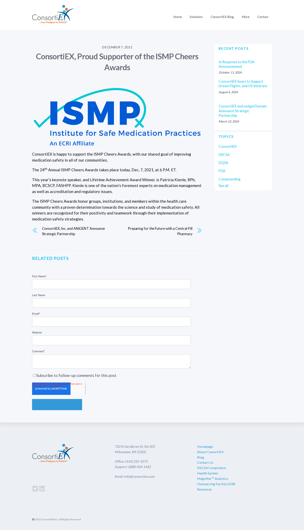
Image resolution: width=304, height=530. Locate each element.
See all (223, 185)
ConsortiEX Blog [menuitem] (222, 17)
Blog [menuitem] (200, 457)
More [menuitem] (245, 17)
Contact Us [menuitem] (205, 462)
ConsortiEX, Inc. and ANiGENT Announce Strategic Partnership (73, 231)
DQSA (223, 163)
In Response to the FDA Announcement (237, 64)
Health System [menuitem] (207, 473)
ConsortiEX (228, 146)
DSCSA (224, 154)
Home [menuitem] (177, 17)
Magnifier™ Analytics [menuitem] (212, 478)
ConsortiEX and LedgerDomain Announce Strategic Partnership (243, 110)
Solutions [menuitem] (196, 17)
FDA (222, 171)
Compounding (230, 179)
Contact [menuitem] (262, 17)
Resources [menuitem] (204, 489)
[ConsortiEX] (53, 21)
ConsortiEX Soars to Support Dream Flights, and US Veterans (243, 83)
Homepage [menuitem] (205, 446)
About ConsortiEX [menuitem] (210, 452)
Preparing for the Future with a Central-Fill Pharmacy (160, 231)
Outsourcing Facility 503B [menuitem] (216, 484)
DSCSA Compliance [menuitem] (211, 468)
